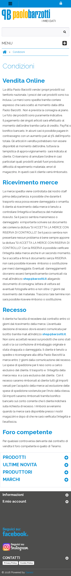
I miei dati (49, 21)
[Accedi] (60, 3)
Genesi (29, 572)
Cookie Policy (26, 563)
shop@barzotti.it (35, 278)
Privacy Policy (10, 563)
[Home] (5, 52)
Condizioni (19, 52)
